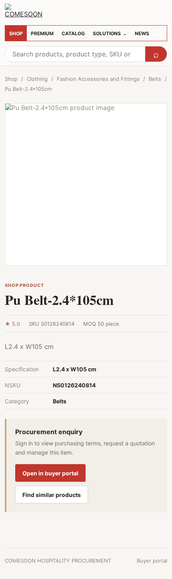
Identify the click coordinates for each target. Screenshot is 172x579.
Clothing (37, 79)
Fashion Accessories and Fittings (98, 79)
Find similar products (51, 494)
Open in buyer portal (50, 473)
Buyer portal (152, 560)
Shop (11, 79)
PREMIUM (42, 33)
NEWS (142, 33)
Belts (155, 79)
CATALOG (73, 33)
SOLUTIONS (110, 33)
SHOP (16, 33)
